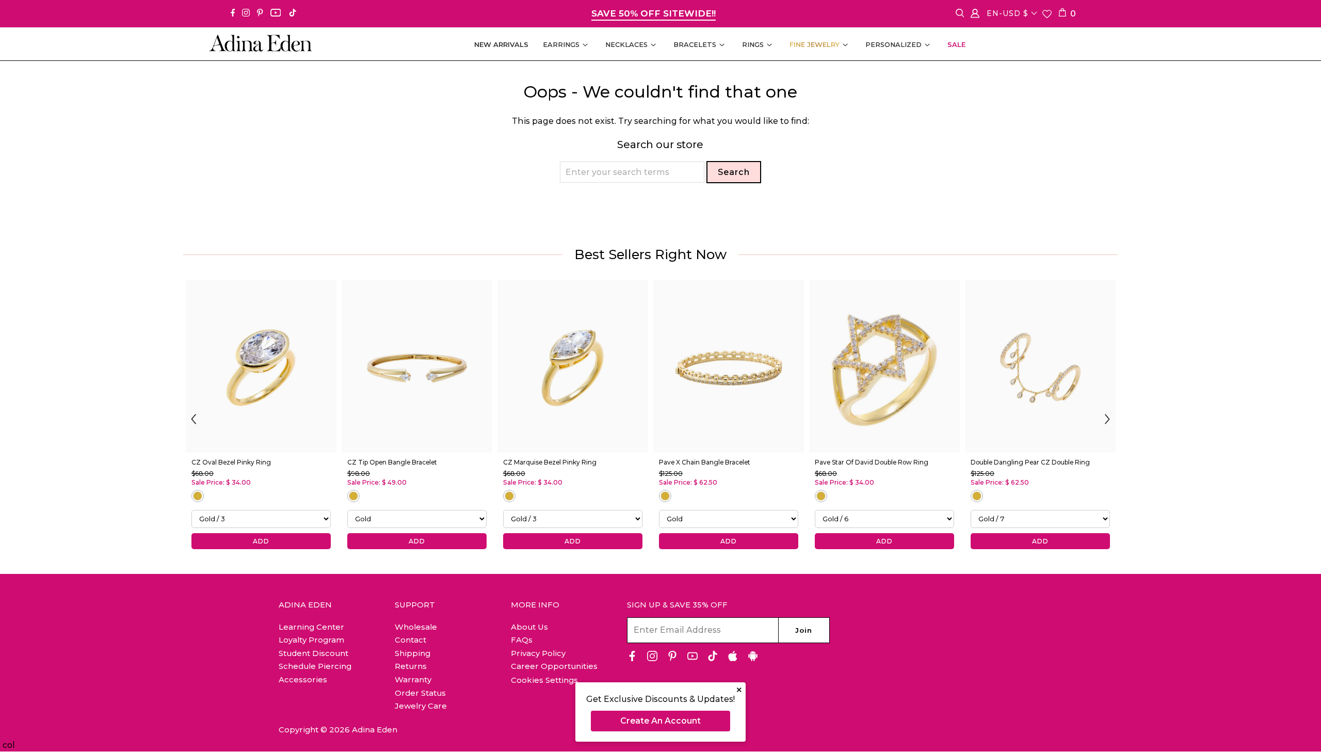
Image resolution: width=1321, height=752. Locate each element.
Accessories (303, 679)
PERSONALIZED (893, 44)
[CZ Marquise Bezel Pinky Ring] (572, 366)
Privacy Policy (538, 653)
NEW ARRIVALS (501, 44)
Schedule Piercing (315, 666)
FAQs (522, 640)
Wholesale (416, 627)
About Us (529, 627)
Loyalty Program (311, 640)
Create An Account (660, 721)
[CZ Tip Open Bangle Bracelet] (417, 366)
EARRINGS (561, 44)
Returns (411, 666)
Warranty (413, 679)
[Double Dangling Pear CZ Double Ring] (1040, 366)
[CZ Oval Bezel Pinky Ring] (261, 366)
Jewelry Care (421, 706)
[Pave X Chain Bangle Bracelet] (728, 366)
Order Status (420, 693)
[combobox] (632, 172)
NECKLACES (626, 44)
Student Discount (313, 653)
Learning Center (311, 627)
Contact (410, 640)
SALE (956, 44)
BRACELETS (694, 44)
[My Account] (975, 15)
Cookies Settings (544, 680)
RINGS (753, 44)
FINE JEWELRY (815, 44)
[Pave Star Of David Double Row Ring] (884, 366)
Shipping (412, 653)
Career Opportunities (554, 666)
